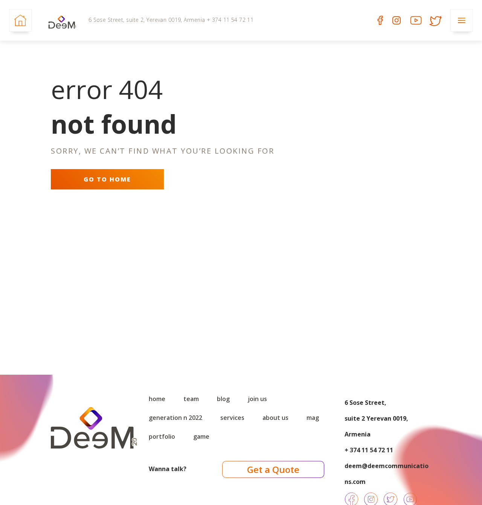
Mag (313, 417)
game (201, 436)
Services (232, 417)
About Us (275, 417)
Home (157, 399)
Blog (223, 399)
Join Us (257, 399)
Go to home (107, 179)
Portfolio (162, 436)
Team (191, 399)
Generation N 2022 (175, 417)
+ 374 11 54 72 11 (369, 450)
